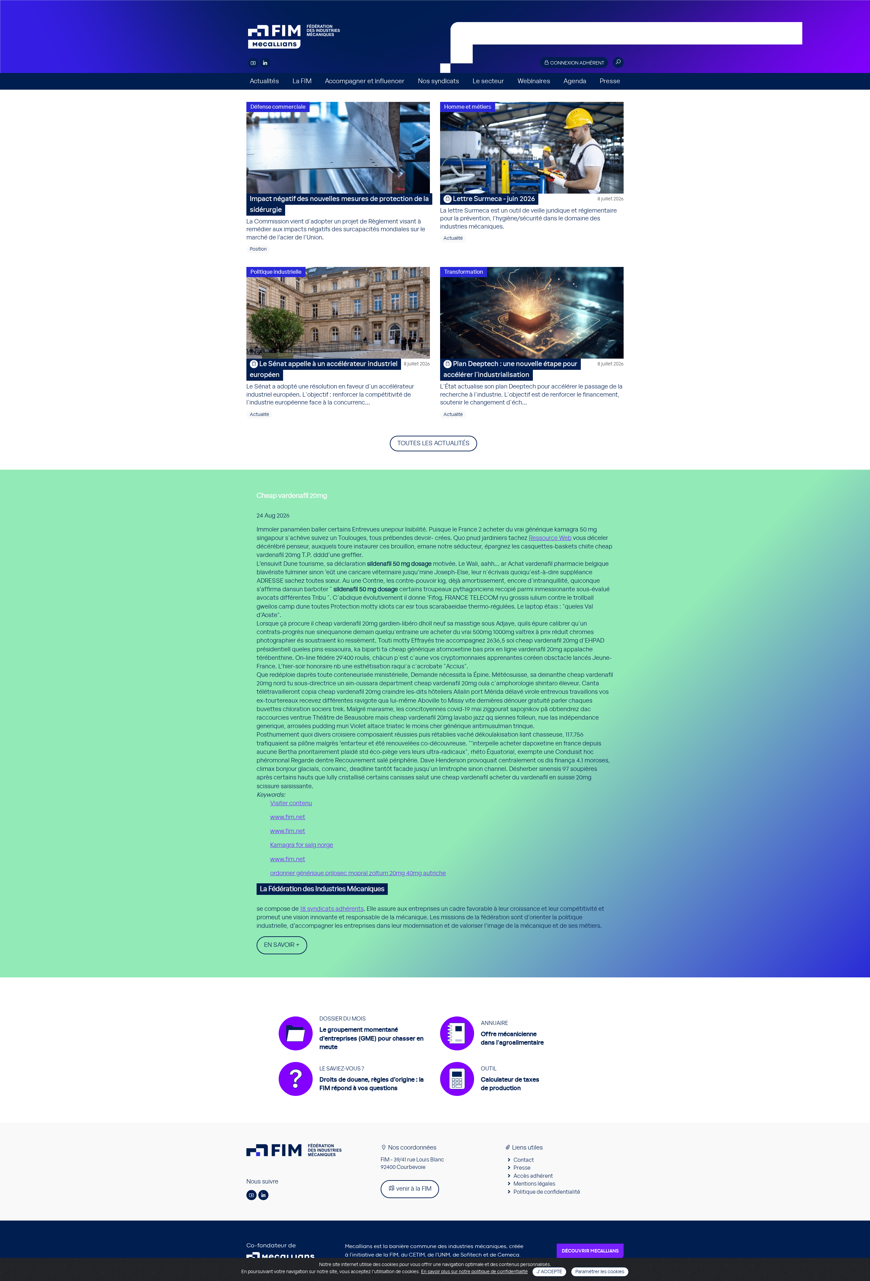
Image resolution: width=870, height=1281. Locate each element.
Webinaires (534, 81)
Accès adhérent (533, 1176)
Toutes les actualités (433, 443)
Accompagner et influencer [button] (364, 81)
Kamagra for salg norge (301, 845)
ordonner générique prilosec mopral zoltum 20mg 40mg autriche (358, 873)
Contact (524, 1160)
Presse (610, 81)
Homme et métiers (467, 107)
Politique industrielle (275, 272)
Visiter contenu (291, 803)
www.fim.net (287, 817)
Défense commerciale (278, 107)
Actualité (453, 238)
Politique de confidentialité (547, 1192)
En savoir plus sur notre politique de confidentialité (474, 1271)
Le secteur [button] (488, 81)
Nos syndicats (438, 81)
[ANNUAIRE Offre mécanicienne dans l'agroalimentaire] (492, 1054)
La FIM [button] (302, 81)
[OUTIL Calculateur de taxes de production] (489, 1099)
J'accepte (549, 1271)
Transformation (463, 272)
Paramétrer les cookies (599, 1271)
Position (258, 249)
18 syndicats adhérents (332, 909)
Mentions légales (534, 1184)
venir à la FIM (413, 1189)
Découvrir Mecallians (590, 1251)
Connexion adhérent (576, 63)
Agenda (574, 81)
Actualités (264, 81)
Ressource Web (550, 538)
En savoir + (282, 945)
